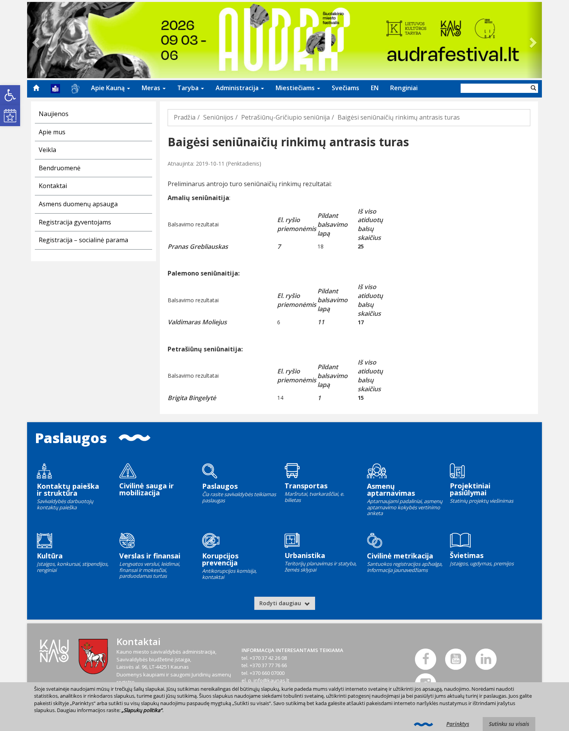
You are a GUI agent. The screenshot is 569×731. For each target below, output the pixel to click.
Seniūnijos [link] (218, 117)
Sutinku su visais (509, 724)
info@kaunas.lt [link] (271, 680)
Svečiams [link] (345, 88)
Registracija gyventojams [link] (75, 222)
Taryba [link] (188, 88)
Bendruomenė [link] (60, 168)
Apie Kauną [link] (108, 88)
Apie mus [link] (52, 132)
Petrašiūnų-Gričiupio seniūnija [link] (285, 117)
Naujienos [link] (54, 114)
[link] (10, 95)
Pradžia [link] (184, 117)
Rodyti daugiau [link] (281, 603)
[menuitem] (36, 88)
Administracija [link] (238, 88)
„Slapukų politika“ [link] (142, 710)
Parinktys (457, 724)
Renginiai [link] (404, 88)
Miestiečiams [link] (296, 88)
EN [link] (375, 88)
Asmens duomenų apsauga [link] (78, 204)
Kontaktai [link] (53, 185)
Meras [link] (152, 88)
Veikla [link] (47, 150)
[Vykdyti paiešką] (533, 88)
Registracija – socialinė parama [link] (83, 240)
